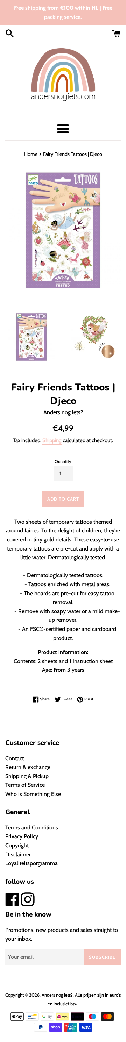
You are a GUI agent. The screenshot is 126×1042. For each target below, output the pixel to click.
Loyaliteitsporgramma (31, 863)
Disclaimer (18, 854)
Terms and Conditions (31, 827)
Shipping (52, 440)
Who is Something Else (33, 794)
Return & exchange (27, 767)
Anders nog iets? (57, 995)
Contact (14, 758)
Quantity (63, 461)
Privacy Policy (21, 836)
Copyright (17, 845)
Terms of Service (25, 785)
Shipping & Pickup (27, 776)
